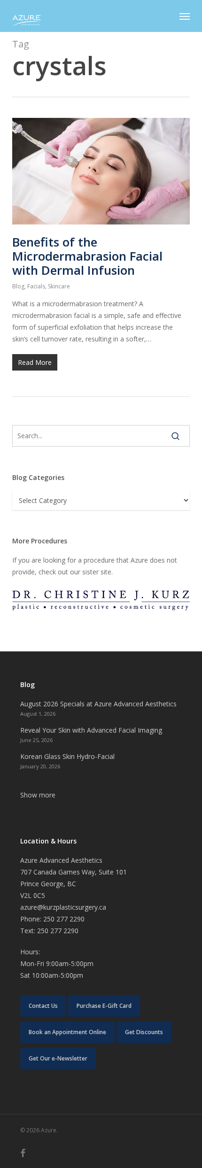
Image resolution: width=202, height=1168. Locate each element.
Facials (36, 286)
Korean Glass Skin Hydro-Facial (67, 756)
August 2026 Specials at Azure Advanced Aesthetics (98, 703)
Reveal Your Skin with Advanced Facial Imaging (91, 730)
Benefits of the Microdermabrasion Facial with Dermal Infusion (87, 255)
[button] (184, 16)
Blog (18, 286)
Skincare (59, 286)
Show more (37, 794)
